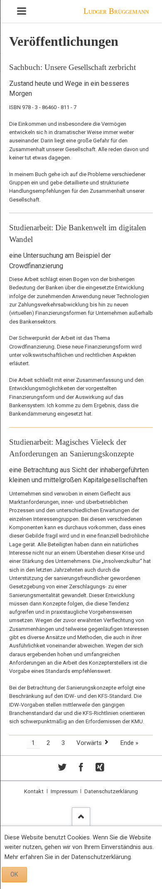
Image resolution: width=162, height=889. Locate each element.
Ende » (129, 743)
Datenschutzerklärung (101, 857)
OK (14, 874)
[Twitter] (62, 766)
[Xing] (99, 766)
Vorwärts (89, 743)
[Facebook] (80, 766)
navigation (21, 11)
